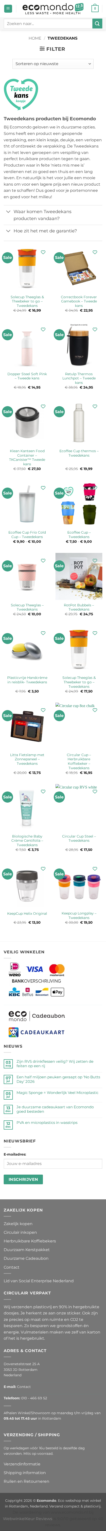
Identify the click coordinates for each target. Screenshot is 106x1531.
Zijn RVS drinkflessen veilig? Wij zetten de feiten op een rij (55, 1063)
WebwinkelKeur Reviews (27, 1518)
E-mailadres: (15, 1154)
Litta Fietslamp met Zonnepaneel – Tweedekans (27, 759)
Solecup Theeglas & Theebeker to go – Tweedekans (27, 301)
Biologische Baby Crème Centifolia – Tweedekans (27, 840)
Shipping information (25, 1472)
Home (35, 38)
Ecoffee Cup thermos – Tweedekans (79, 453)
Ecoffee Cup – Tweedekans (79, 534)
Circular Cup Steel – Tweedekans (79, 838)
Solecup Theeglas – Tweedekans (27, 607)
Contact (11, 1267)
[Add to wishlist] (43, 252)
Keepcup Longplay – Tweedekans (79, 915)
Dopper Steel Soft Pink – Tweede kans (27, 376)
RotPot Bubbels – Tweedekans (79, 607)
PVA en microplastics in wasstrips (47, 1122)
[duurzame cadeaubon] (37, 1015)
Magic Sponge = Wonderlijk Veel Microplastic (57, 1092)
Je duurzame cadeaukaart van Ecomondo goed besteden (55, 1109)
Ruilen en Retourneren (26, 1481)
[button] (8, 9)
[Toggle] (8, 212)
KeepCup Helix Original (27, 913)
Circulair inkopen (20, 1232)
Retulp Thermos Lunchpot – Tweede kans (79, 378)
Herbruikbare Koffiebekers (30, 1241)
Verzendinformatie (22, 1464)
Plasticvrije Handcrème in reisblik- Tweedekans (27, 680)
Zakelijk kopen (18, 1223)
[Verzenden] (97, 23)
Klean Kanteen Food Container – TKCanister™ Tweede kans (27, 457)
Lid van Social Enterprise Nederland (39, 1281)
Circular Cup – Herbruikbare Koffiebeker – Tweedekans (79, 761)
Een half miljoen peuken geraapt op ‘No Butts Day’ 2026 (58, 1079)
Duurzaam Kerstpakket (27, 1249)
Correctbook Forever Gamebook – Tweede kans (79, 301)
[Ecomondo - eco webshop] (53, 9)
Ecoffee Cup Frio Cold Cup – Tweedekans (27, 534)
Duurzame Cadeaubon (26, 1258)
